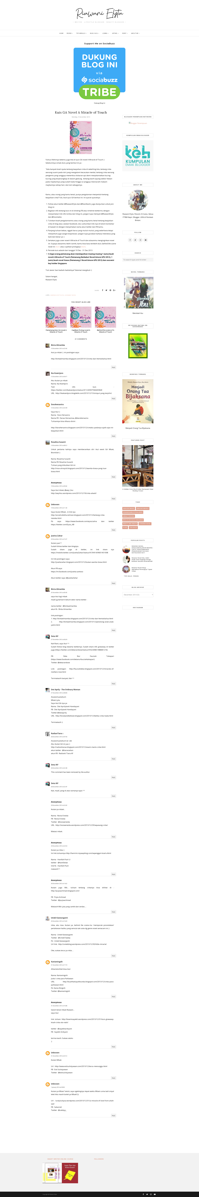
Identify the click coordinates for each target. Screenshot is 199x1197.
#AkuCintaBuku (128, 508)
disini (57, 246)
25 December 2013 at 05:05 (59, 592)
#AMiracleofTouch (57, 295)
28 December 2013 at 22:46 (59, 768)
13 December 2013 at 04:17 (59, 376)
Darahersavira (57, 404)
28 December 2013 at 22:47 (59, 787)
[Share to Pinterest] (110, 290)
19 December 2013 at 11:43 (59, 508)
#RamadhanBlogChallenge (132, 512)
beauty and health (130, 523)
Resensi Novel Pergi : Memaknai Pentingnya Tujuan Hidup (142, 569)
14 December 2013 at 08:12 (59, 445)
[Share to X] (106, 290)
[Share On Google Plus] (114, 290)
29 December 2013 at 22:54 (59, 846)
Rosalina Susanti (58, 442)
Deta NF (54, 636)
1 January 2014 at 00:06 (58, 1087)
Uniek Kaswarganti (59, 918)
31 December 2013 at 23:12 (59, 1056)
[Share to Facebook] (102, 290)
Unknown (55, 504)
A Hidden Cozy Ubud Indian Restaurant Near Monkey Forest (137, 490)
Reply (113, 367)
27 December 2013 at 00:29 (59, 639)
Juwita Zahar (56, 536)
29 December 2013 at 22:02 (59, 805)
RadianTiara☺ (57, 733)
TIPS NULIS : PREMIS (131, 576)
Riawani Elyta (53, 1194)
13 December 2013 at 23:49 (59, 408)
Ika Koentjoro (57, 373)
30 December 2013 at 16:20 (59, 921)
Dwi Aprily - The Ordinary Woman (65, 689)
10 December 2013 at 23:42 (59, 348)
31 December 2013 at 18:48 (59, 1006)
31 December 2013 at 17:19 (59, 965)
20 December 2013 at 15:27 (59, 539)
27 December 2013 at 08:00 (59, 693)
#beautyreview (128, 516)
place (125, 527)
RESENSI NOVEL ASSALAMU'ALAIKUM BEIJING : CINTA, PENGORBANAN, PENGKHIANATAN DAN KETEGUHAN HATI (142, 549)
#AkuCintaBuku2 (143, 508)
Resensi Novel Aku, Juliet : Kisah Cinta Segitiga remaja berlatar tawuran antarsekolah (142, 559)
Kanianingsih (57, 961)
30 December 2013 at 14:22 (59, 883)
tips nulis (133, 527)
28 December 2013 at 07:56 (59, 737)
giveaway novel (70, 295)
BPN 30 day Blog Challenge (133, 520)
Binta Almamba (58, 345)
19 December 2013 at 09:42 (59, 486)
